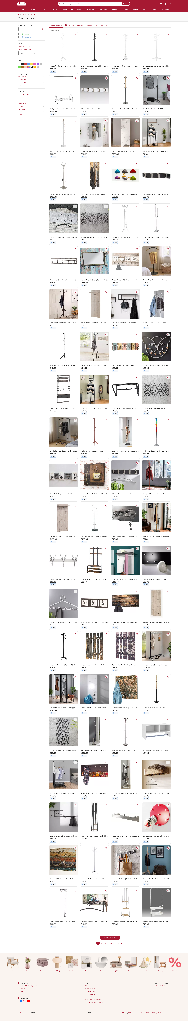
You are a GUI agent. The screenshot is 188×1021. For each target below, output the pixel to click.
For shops (88, 997)
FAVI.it (142, 1013)
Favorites (71, 25)
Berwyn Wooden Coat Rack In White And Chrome (98, 708)
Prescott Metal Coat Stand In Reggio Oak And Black (67, 708)
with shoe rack (23, 94)
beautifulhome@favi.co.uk (31, 986)
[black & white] (31, 67)
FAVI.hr (137, 1013)
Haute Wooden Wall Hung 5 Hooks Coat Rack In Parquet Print (133, 622)
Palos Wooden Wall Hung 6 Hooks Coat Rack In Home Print (132, 280)
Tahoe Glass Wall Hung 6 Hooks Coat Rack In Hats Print (131, 194)
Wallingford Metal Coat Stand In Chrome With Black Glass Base (103, 536)
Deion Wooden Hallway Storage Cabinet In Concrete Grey (101, 151)
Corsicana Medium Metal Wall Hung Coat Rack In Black (162, 408)
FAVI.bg (154, 1013)
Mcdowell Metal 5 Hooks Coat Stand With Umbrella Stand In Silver (104, 750)
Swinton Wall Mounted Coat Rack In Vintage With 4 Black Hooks (72, 879)
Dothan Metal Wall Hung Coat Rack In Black (65, 836)
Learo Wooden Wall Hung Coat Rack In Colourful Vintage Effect (133, 365)
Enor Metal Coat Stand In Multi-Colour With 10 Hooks (161, 237)
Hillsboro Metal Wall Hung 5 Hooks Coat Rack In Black (130, 408)
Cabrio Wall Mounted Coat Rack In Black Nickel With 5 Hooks (133, 536)
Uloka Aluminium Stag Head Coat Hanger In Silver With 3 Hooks (72, 579)
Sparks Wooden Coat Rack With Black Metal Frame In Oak (132, 323)
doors (20, 85)
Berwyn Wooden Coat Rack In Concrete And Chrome (68, 237)
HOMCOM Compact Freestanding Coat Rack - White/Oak (131, 921)
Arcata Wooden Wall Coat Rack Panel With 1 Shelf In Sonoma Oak (103, 323)
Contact (22, 988)
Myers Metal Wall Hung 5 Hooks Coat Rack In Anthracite (69, 280)
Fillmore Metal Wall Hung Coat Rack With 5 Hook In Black (132, 494)
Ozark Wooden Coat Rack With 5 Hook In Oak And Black (162, 793)
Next (110, 943)
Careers (22, 991)
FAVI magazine (90, 994)
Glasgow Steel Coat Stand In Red (154, 494)
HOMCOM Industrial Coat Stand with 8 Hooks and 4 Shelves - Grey (104, 836)
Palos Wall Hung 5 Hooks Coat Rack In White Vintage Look (70, 494)
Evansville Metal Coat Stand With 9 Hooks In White (129, 237)
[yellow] (31, 64)
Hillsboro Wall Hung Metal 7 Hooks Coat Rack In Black (130, 879)
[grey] (41, 64)
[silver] (38, 67)
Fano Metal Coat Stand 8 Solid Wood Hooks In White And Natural (72, 151)
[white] (19, 64)
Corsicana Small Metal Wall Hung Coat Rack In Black (68, 750)
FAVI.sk (113, 1013)
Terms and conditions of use (94, 999)
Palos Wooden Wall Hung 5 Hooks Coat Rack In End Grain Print (133, 708)
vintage (21, 106)
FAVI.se (148, 1013)
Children (145, 971)
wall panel (22, 82)
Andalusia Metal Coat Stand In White (155, 921)
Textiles (42, 971)
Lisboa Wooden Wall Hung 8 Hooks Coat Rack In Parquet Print (102, 665)
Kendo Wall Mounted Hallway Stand (62, 921)
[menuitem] (22, 9)
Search (125, 4)
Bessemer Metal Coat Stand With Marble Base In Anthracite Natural (135, 109)
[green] (19, 67)
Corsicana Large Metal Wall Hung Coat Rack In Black (99, 237)
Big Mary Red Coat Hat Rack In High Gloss (157, 836)
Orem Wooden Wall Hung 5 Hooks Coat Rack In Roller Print (101, 921)
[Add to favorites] (75, 35)
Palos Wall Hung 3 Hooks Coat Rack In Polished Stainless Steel (134, 836)
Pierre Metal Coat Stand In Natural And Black (158, 280)
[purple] (38, 64)
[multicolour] (28, 67)
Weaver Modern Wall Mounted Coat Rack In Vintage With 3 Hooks (103, 494)
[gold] (34, 67)
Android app (161, 986)
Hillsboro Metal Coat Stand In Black (155, 665)
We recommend (56, 25)
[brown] (22, 67)
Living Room (116, 971)
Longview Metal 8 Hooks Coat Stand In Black (127, 451)
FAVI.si (166, 1013)
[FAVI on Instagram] (24, 1001)
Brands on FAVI (90, 991)
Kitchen (86, 971)
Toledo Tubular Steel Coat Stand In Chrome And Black (161, 109)
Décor (28, 971)
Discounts (175, 971)
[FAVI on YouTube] (28, 1001)
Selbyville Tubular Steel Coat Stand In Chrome (66, 109)
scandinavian (22, 103)
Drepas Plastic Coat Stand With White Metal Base (160, 66)
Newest (80, 25)
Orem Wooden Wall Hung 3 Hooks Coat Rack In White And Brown (103, 622)
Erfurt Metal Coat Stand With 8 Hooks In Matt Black (99, 66)
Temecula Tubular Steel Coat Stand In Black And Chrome (69, 793)
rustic (20, 114)
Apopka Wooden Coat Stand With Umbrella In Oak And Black (164, 536)
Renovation (72, 971)
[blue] (28, 64)
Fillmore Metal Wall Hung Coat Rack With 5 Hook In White (101, 109)
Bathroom (101, 971)
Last (119, 943)
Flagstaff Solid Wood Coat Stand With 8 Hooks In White (69, 66)
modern (21, 112)
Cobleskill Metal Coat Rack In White (155, 365)
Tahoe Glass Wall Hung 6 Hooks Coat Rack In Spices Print (101, 793)
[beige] (25, 67)
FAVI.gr (160, 1013)
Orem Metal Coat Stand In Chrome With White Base (130, 793)
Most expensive (101, 25)
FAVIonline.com (25, 1013)
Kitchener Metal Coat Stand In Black (62, 665)
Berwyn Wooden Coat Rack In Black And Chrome (160, 579)
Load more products (109, 938)
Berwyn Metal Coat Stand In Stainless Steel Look (67, 194)
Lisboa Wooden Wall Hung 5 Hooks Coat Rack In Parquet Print (102, 194)
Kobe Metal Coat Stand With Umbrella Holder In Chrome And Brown (135, 750)
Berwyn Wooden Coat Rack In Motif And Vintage (128, 665)
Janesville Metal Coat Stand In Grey (93, 365)
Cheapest (89, 25)
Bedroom (131, 971)
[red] (25, 64)
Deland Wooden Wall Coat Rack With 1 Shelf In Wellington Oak (71, 536)
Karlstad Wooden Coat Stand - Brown (63, 323)
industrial (21, 109)
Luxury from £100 (24, 49)
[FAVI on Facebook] (21, 1001)
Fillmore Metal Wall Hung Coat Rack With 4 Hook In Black (163, 194)
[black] (22, 64)
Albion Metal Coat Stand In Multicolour (156, 451)
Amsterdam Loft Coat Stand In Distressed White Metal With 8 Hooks (136, 66)
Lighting (57, 971)
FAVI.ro (124, 1013)
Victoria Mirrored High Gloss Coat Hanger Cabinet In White (132, 151)
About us (88, 986)
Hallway (24, 14)
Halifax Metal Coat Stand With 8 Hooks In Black (66, 365)
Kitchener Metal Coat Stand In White (93, 879)
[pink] (34, 64)
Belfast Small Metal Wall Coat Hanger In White (66, 622)
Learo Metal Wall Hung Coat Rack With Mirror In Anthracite (101, 280)
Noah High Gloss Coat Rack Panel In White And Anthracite (132, 579)
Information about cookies (94, 1002)
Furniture (13, 971)
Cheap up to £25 (24, 46)
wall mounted (23, 77)
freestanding (22, 79)
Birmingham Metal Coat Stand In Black (63, 451)
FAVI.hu (131, 1013)
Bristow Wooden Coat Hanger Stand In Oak (158, 879)
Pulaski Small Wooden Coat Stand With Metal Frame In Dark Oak (103, 408)
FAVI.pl (119, 1013)
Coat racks (33, 14)
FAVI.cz (107, 1013)
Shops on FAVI (90, 988)
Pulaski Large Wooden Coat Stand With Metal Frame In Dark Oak (165, 151)
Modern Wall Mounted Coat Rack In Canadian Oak (160, 622)
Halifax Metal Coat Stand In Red (92, 451)
